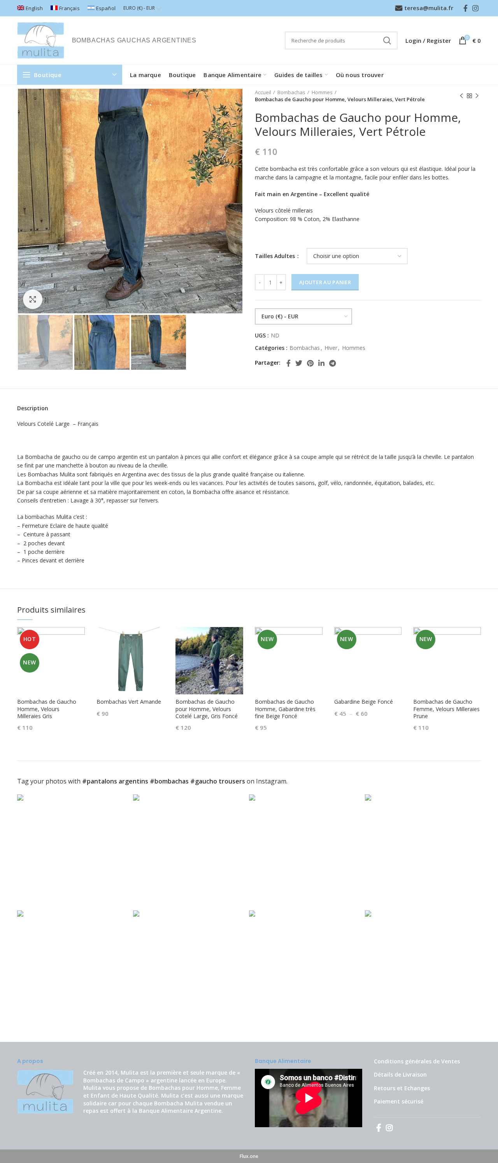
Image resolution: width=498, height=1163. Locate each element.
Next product (477, 96)
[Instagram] (475, 8)
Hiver (330, 348)
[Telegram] (332, 363)
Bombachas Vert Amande (128, 701)
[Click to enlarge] (32, 299)
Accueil (263, 92)
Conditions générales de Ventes (417, 1061)
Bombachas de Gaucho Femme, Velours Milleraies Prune (446, 708)
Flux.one (249, 1156)
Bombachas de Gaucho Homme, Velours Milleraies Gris (46, 708)
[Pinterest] (310, 363)
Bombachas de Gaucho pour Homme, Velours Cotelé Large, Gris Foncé (206, 708)
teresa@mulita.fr (428, 8)
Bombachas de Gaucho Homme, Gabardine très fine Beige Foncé (285, 708)
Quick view (79, 639)
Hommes (322, 92)
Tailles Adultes (275, 256)
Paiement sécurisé (398, 1101)
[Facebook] (465, 8)
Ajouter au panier (325, 282)
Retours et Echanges (402, 1088)
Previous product (461, 96)
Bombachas (291, 92)
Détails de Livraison (400, 1074)
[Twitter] (299, 363)
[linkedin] (321, 363)
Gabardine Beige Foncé (363, 701)
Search (387, 40)
